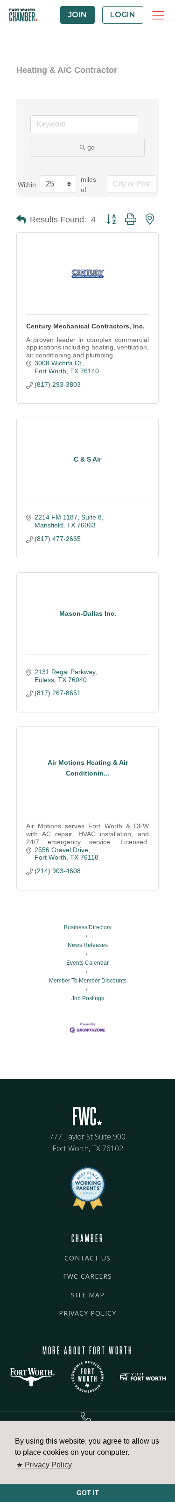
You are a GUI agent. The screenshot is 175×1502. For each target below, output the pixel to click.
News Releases (88, 945)
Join (77, 14)
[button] (21, 219)
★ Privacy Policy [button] (44, 1465)
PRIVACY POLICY (87, 1313)
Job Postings (87, 998)
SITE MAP (88, 1294)
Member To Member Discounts (87, 980)
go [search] (91, 147)
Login (122, 14)
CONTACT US (87, 1257)
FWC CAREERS (87, 1276)
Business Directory (88, 927)
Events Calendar (87, 963)
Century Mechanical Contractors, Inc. (85, 326)
